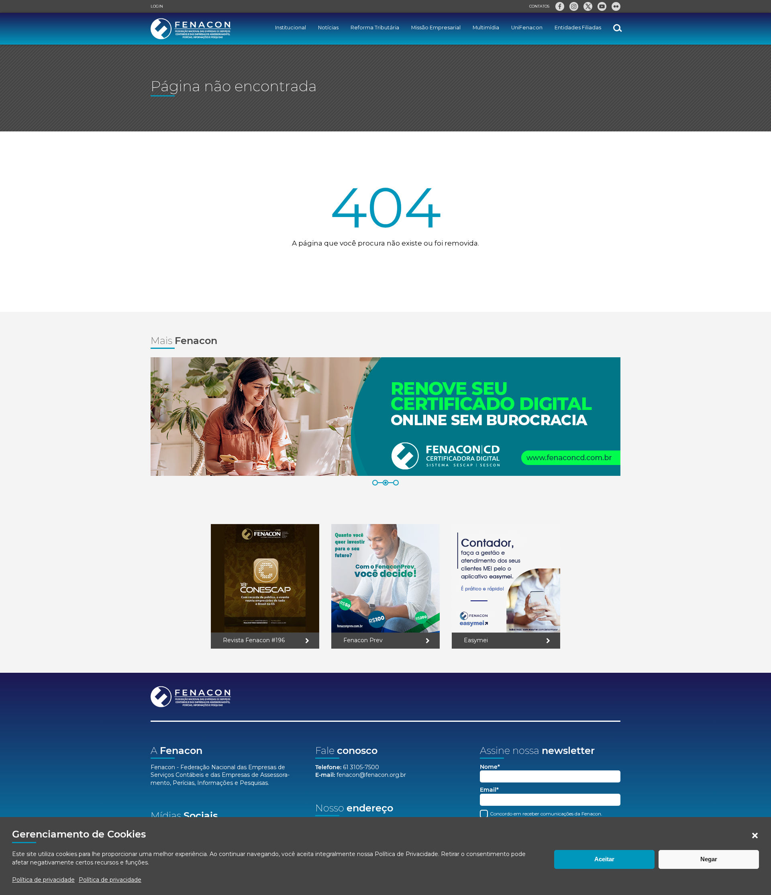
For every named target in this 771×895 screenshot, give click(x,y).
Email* (489, 789)
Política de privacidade (43, 879)
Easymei (476, 640)
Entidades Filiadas (578, 28)
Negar (708, 859)
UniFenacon (527, 28)
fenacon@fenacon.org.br (371, 774)
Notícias (328, 28)
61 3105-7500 (361, 767)
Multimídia (486, 28)
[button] (755, 836)
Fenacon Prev (363, 640)
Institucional (290, 28)
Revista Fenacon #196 (254, 640)
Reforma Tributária (375, 28)
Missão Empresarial (436, 28)
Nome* (490, 767)
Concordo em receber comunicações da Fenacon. (545, 814)
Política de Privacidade (406, 854)
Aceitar (604, 859)
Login (157, 6)
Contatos (539, 6)
